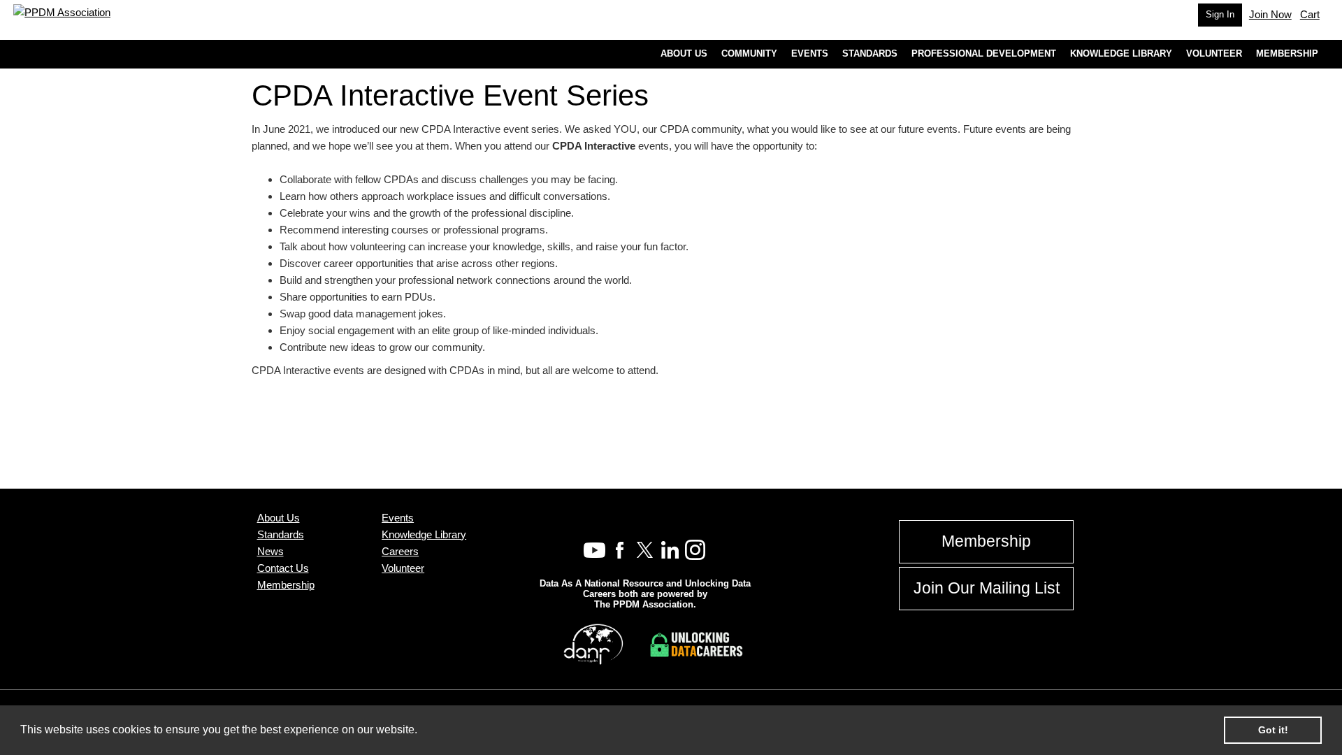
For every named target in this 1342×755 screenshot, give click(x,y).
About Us (278, 518)
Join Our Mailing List (987, 588)
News (270, 551)
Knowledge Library (424, 534)
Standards (280, 534)
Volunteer (403, 568)
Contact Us (283, 568)
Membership (286, 585)
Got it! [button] (1273, 729)
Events (398, 518)
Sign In (1220, 14)
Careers (400, 551)
